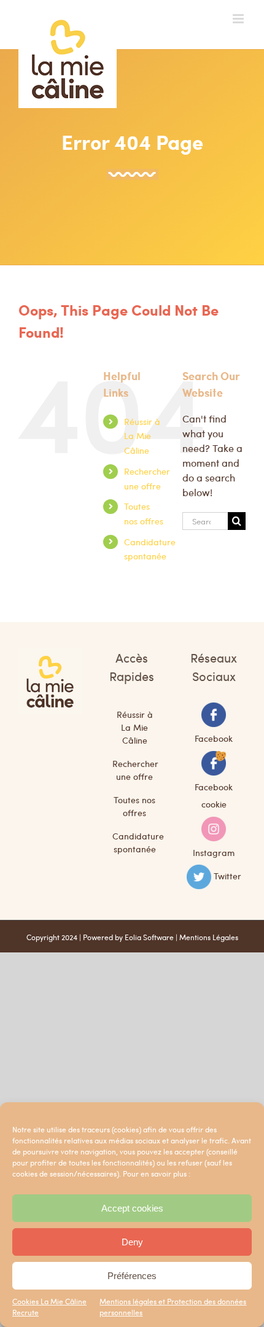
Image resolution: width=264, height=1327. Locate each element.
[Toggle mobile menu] (239, 18)
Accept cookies (132, 1208)
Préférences (132, 1276)
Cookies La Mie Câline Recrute (49, 1307)
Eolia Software (149, 937)
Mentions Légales (208, 937)
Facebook (214, 738)
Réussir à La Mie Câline (142, 436)
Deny (132, 1242)
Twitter (227, 876)
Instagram (214, 852)
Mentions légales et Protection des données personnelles (172, 1307)
